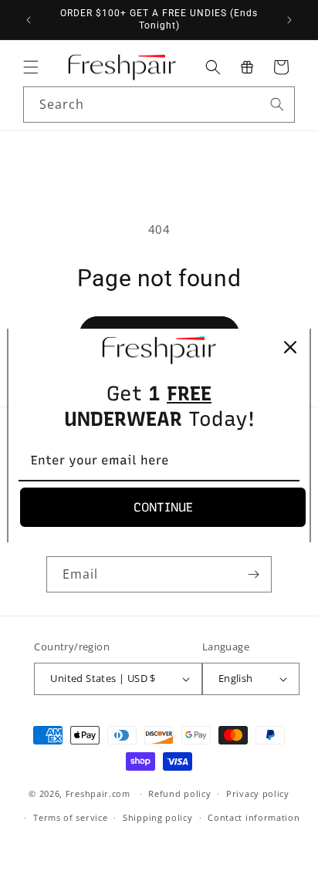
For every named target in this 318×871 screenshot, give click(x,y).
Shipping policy (158, 817)
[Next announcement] (289, 20)
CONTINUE (163, 507)
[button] (31, 67)
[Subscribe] (254, 574)
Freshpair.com (98, 793)
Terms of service (70, 817)
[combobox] (159, 104)
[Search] (277, 104)
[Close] (290, 347)
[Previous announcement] (29, 20)
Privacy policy (257, 793)
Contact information (253, 817)
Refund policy (179, 793)
